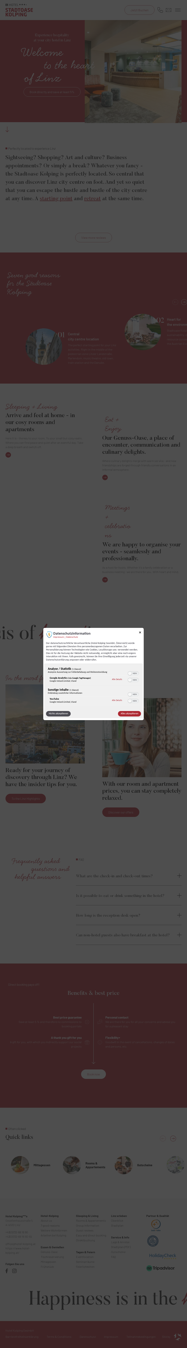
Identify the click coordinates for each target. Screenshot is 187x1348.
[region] (93, 686)
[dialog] (93, 674)
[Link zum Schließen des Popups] (140, 633)
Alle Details (117, 679)
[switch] (133, 673)
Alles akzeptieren (129, 713)
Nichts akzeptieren (58, 713)
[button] (129, 673)
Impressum (58, 637)
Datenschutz (72, 637)
